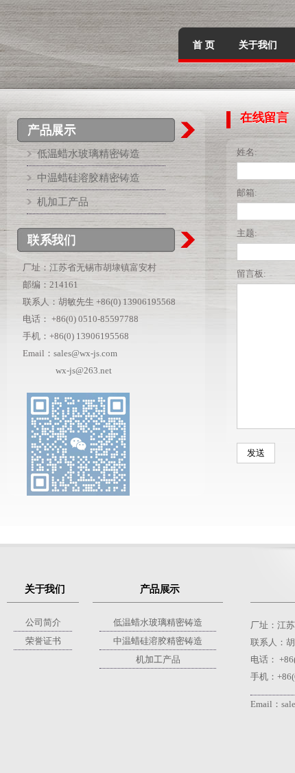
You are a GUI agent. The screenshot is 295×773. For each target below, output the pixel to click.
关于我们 (258, 45)
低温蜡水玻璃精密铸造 (88, 153)
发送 (256, 453)
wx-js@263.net (84, 370)
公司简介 (43, 622)
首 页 (204, 45)
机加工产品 (62, 201)
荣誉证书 (43, 641)
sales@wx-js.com (85, 353)
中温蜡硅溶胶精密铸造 (88, 177)
